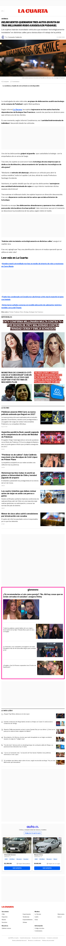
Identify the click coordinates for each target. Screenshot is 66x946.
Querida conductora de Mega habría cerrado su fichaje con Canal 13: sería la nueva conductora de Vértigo (28, 722)
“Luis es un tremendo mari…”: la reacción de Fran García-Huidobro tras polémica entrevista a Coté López (27, 753)
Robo (21, 312)
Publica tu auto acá (32, 833)
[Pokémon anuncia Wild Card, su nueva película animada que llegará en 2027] (52, 418)
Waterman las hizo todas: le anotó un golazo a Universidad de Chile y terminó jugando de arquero (19, 475)
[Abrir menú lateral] (3, 11)
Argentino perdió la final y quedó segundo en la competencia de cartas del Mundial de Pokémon (20, 434)
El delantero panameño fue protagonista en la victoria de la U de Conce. (19, 482)
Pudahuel (16, 312)
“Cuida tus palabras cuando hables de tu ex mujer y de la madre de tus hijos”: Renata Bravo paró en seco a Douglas (18, 629)
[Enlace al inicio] (33, 590)
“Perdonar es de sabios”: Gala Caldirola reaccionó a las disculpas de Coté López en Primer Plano (19, 457)
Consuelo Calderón (15, 37)
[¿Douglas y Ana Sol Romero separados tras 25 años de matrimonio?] (50, 668)
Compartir (6, 81)
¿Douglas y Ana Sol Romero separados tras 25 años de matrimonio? (19, 666)
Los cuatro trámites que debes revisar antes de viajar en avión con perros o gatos (18, 493)
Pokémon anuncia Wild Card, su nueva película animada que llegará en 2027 (18, 413)
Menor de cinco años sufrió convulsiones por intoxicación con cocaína (19, 515)
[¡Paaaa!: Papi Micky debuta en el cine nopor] (60, 716)
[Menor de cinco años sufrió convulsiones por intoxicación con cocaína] (52, 520)
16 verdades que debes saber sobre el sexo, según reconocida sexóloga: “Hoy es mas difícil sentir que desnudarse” (29, 761)
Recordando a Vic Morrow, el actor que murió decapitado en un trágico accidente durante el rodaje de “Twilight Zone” (28, 738)
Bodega (26, 312)
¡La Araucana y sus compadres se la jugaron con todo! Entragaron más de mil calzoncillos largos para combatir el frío (19, 648)
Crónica (4, 19)
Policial (11, 312)
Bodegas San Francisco (36, 312)
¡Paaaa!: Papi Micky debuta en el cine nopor (17, 714)
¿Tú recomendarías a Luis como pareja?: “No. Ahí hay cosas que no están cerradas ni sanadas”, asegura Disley (33, 595)
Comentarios (15, 81)
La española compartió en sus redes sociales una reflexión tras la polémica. (18, 463)
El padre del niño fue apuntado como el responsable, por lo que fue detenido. (19, 520)
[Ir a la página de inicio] (33, 11)
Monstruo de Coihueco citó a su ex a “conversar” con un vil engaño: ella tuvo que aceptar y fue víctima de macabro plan (16, 377)
